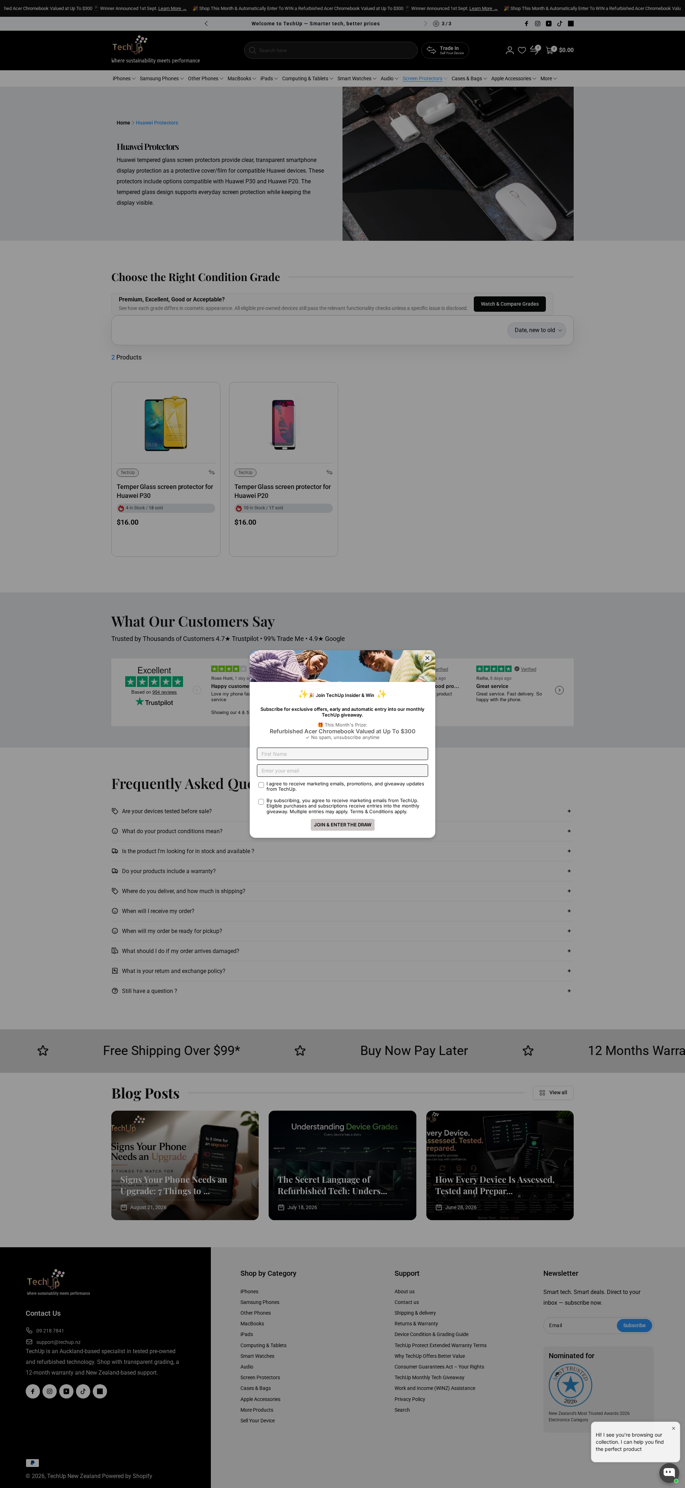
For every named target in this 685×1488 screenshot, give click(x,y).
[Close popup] (673, 1424)
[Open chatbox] (669, 1473)
